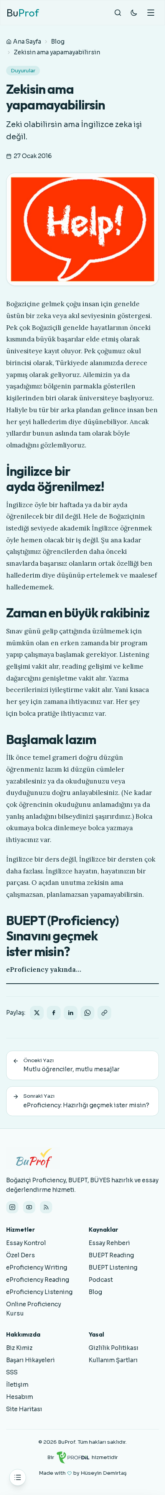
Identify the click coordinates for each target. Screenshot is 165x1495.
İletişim (17, 1384)
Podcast (101, 1279)
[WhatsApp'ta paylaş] (87, 1013)
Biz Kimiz (19, 1347)
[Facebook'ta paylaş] (54, 1013)
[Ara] (118, 13)
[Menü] (150, 12)
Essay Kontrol (26, 1243)
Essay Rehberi (109, 1243)
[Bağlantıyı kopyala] (104, 1013)
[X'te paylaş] (37, 1013)
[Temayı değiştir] (134, 13)
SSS (12, 1372)
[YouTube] (29, 1207)
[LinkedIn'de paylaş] (71, 1013)
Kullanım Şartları (113, 1360)
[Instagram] (12, 1207)
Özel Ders (20, 1255)
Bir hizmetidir (82, 1457)
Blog (57, 41)
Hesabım (19, 1396)
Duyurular (23, 70)
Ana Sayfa (27, 41)
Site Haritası (24, 1409)
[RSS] (46, 1207)
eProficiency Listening (39, 1292)
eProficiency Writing (36, 1267)
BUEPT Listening (113, 1267)
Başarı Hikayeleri (30, 1360)
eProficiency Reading (37, 1279)
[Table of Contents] (17, 1477)
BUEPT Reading (111, 1255)
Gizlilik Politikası (114, 1347)
